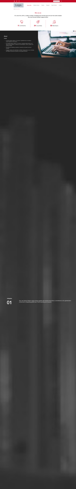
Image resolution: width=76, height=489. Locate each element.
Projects (42, 5)
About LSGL (29, 5)
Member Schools (36, 5)
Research (47, 5)
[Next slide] (71, 55)
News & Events (54, 5)
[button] (61, 1)
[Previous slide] (68, 55)
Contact (60, 5)
